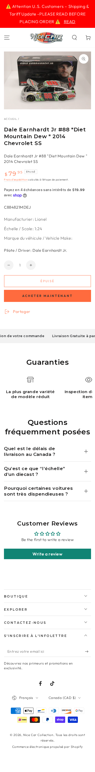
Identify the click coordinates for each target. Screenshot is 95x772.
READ (69, 21)
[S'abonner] (88, 651)
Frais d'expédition (16, 179)
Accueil (10, 119)
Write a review (47, 554)
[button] (74, 37)
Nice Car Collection (38, 735)
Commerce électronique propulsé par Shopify (47, 747)
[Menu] (7, 37)
